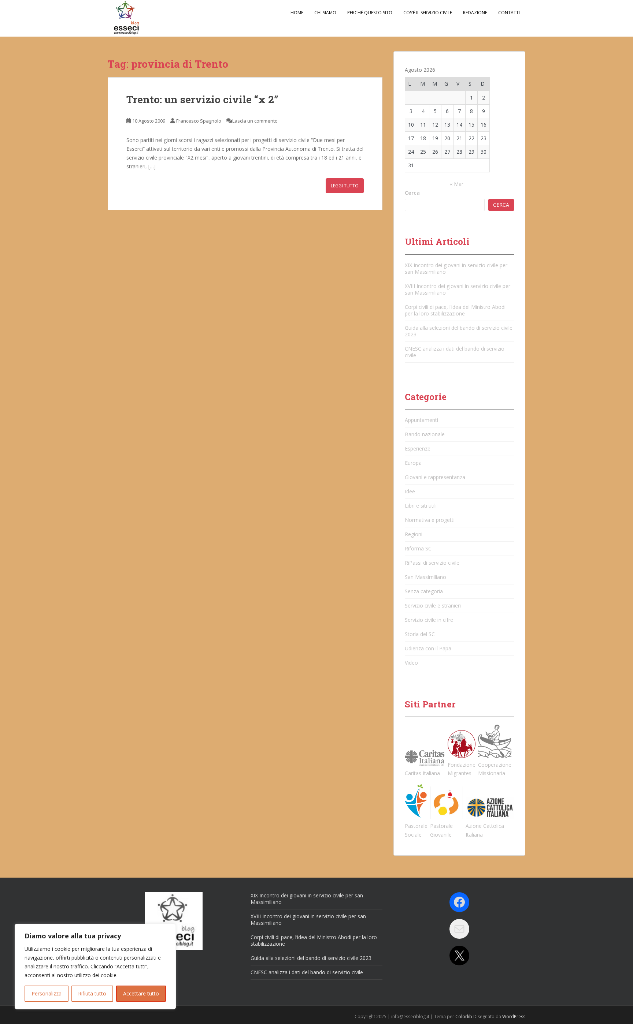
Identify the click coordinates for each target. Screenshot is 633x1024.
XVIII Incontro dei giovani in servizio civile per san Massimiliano (457, 289)
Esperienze (417, 448)
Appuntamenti (421, 419)
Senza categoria (424, 591)
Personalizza (47, 993)
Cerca (412, 192)
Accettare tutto (141, 993)
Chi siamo (325, 13)
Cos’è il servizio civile (427, 13)
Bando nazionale (425, 434)
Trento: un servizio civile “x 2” (202, 99)
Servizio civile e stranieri (433, 605)
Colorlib (463, 1016)
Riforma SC (418, 548)
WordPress (513, 1016)
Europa (413, 462)
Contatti (509, 13)
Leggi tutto (345, 186)
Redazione (475, 13)
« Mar (456, 183)
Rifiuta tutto (92, 993)
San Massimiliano (425, 576)
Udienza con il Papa (428, 648)
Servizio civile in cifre (429, 619)
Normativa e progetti (430, 519)
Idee (410, 491)
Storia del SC (420, 634)
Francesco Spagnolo (198, 120)
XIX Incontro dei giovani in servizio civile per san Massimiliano (456, 268)
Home (296, 13)
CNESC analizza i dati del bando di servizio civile (454, 352)
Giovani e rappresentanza (435, 477)
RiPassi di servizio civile (432, 562)
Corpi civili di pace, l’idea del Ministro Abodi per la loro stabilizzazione (455, 310)
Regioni (413, 534)
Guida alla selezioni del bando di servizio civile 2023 (458, 331)
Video (411, 662)
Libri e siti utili (421, 505)
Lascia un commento (255, 120)
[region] (95, 966)
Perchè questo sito (369, 13)
